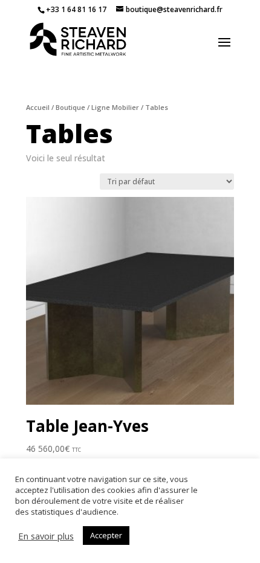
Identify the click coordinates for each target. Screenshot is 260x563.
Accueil (38, 107)
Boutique (70, 107)
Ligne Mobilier (115, 107)
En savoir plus (46, 535)
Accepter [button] (106, 535)
